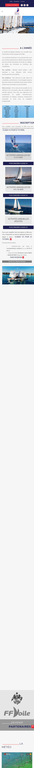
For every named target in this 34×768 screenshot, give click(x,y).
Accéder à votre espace (12, 5)
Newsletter (16, 1)
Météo (11, 1)
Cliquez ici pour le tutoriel (14, 130)
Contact (22, 1)
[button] (18, 163)
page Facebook (16, 257)
